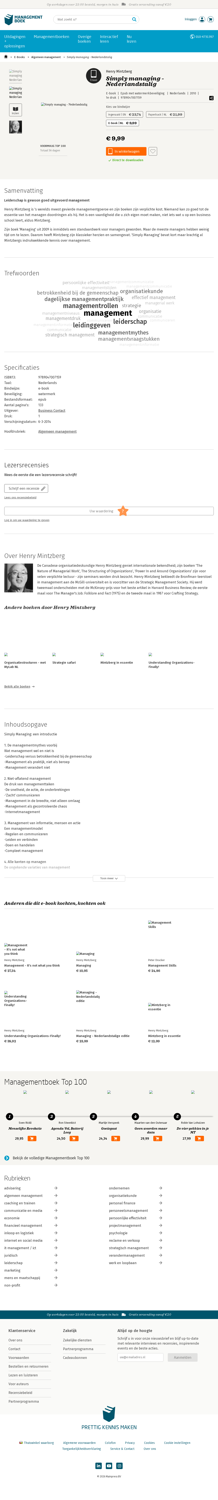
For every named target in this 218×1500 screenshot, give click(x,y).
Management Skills (162, 965)
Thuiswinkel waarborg (39, 1443)
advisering (12, 1188)
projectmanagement (125, 1226)
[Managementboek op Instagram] (119, 1466)
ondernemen (119, 1188)
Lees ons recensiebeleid (20, 497)
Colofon (110, 1443)
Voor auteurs (19, 1384)
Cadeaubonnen (75, 1358)
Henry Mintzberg (119, 71)
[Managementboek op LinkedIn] (98, 1466)
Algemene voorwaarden (79, 1443)
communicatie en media (23, 1211)
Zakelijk (70, 1330)
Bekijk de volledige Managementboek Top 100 (51, 1158)
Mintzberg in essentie (116, 663)
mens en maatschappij (22, 1278)
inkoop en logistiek (19, 1233)
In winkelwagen (127, 151)
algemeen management (23, 1196)
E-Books (19, 57)
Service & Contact (122, 1449)
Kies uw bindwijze (118, 107)
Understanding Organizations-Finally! (32, 1036)
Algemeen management (46, 57)
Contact (14, 1349)
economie (12, 1218)
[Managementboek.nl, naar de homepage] (23, 24)
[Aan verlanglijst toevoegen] (153, 151)
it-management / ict (20, 1248)
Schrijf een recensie (24, 488)
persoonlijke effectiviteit (127, 1218)
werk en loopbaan (123, 1263)
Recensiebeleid (20, 1393)
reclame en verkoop (124, 1241)
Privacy (130, 1443)
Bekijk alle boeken (17, 686)
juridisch (11, 1255)
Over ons (15, 1340)
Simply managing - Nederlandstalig (89, 57)
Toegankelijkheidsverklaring (81, 1449)
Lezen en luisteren (23, 1375)
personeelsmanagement (128, 1211)
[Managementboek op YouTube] (109, 1466)
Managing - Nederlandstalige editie (103, 1036)
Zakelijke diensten (77, 1340)
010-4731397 (205, 36)
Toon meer (107, 878)
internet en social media (23, 1241)
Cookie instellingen (177, 1443)
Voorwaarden (19, 1358)
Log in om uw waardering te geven (26, 520)
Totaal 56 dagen (50, 150)
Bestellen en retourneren (29, 1366)
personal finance (122, 1203)
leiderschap (13, 1263)
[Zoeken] (134, 19)
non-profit (12, 1285)
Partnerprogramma (24, 1401)
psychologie (118, 1233)
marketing (12, 1270)
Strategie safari (64, 663)
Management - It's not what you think (32, 965)
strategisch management (129, 1248)
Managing (83, 965)
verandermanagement (127, 1255)
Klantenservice (22, 1330)
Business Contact (51, 411)
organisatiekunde (123, 1196)
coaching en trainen (19, 1203)
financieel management (23, 1226)
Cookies (149, 1443)
